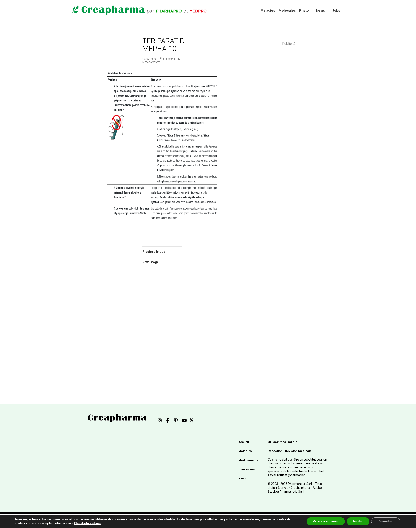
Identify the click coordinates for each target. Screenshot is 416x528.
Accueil (243, 442)
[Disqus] (168, 332)
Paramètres (385, 521)
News (320, 10)
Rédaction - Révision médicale (290, 451)
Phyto (304, 10)
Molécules (287, 10)
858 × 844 (169, 58)
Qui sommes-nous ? (282, 442)
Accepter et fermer (325, 521)
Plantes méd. (247, 469)
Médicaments (248, 460)
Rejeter (358, 521)
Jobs (336, 10)
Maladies (267, 10)
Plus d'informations (87, 523)
